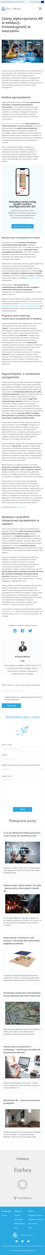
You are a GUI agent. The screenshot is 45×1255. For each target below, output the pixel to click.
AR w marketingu (29, 306)
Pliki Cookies (32, 1223)
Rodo (30, 1228)
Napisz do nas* (7, 776)
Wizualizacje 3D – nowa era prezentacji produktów (21, 1101)
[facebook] (22, 631)
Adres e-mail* (7, 745)
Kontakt (17, 1215)
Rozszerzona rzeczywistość (11, 123)
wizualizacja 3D (32, 278)
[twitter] (30, 631)
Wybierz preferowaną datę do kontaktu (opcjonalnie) (21, 765)
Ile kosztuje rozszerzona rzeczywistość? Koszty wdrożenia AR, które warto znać (22, 994)
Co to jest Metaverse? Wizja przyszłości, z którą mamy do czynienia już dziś (22, 834)
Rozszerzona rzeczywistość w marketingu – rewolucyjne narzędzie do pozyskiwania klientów (21, 1049)
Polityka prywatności (35, 1219)
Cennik (4, 1215)
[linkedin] (15, 631)
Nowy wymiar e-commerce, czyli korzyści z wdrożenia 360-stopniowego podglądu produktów (21, 940)
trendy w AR (20, 507)
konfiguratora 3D (8, 611)
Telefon (4, 755)
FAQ (15, 1228)
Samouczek (18, 1219)
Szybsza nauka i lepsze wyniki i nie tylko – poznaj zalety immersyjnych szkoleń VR (22, 888)
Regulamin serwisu (35, 1215)
